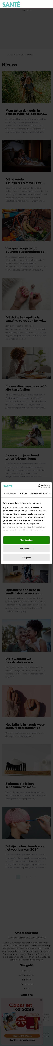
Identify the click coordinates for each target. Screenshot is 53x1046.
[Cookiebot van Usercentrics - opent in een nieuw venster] (38, 486)
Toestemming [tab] (9, 493)
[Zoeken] (48, 4)
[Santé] (11, 4)
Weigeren (26, 557)
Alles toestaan (26, 540)
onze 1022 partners (19, 507)
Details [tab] (23, 493)
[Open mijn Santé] (42, 4)
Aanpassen (25, 549)
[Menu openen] (36, 4)
